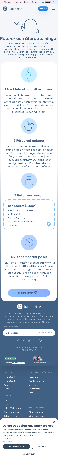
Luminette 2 (9, 381)
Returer (6, 404)
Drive (5, 385)
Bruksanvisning (10, 416)
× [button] (54, 422)
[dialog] (29, 438)
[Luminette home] (29, 308)
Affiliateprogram (36, 412)
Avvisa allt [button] (43, 447)
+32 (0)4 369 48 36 (29, 350)
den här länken (37, 112)
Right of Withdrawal (12, 408)
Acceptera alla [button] (16, 447)
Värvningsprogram (37, 416)
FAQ (5, 400)
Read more (7, 441)
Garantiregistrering (12, 412)
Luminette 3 (9, 377)
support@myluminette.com (29, 347)
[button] (29, 454)
